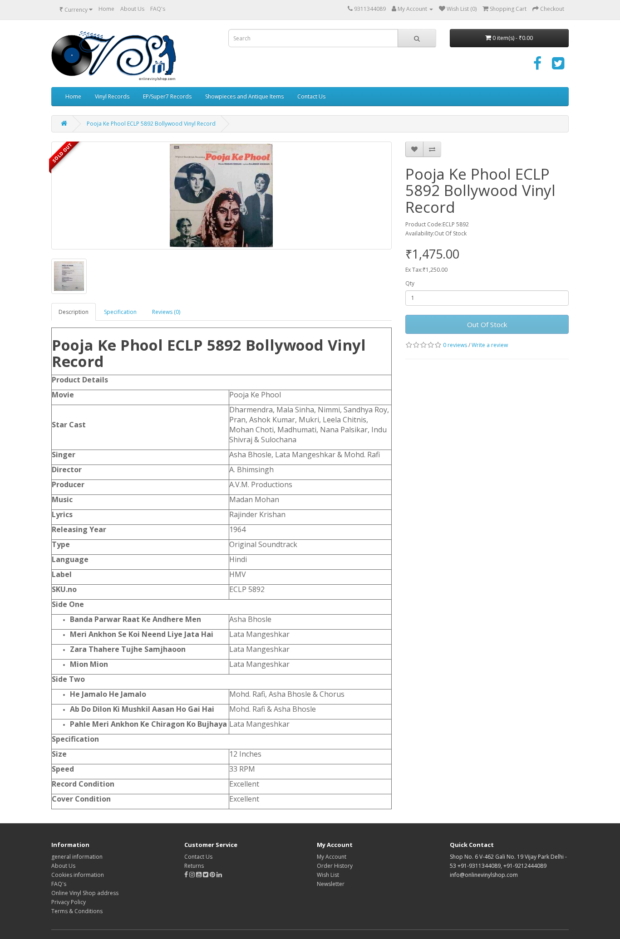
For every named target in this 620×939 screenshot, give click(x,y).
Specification (120, 312)
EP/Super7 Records (167, 96)
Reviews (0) (166, 312)
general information (77, 857)
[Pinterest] (212, 875)
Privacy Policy (68, 902)
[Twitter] (558, 66)
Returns (194, 866)
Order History (335, 866)
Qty (409, 283)
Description (74, 312)
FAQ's (157, 9)
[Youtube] (199, 875)
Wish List (328, 875)
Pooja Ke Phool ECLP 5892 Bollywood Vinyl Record (151, 123)
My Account (331, 857)
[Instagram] (192, 875)
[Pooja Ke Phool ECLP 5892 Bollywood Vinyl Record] (221, 195)
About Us (132, 9)
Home (106, 9)
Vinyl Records (112, 96)
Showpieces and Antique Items (244, 96)
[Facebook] (537, 66)
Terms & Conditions (77, 911)
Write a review (490, 345)
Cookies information (77, 875)
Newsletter (330, 884)
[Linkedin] (219, 875)
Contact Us (311, 96)
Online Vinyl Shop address (84, 893)
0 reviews (455, 345)
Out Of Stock (487, 324)
